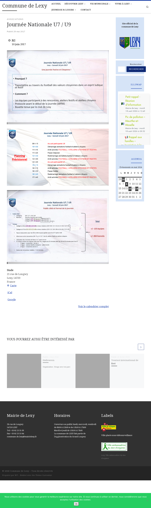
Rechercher (136, 64)
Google (12, 299)
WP (16, 475)
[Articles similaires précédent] (134, 347)
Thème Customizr (44, 475)
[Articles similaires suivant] (141, 347)
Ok (76, 504)
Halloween (48, 360)
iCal (10, 292)
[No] (147, 500)
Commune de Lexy (19, 471)
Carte (12, 285)
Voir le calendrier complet (93, 306)
